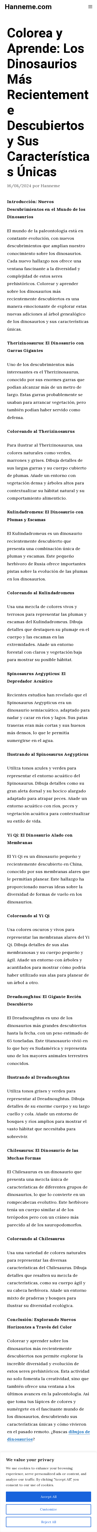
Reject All (48, 1522)
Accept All (49, 1497)
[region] (48, 1492)
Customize (48, 1509)
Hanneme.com (28, 7)
